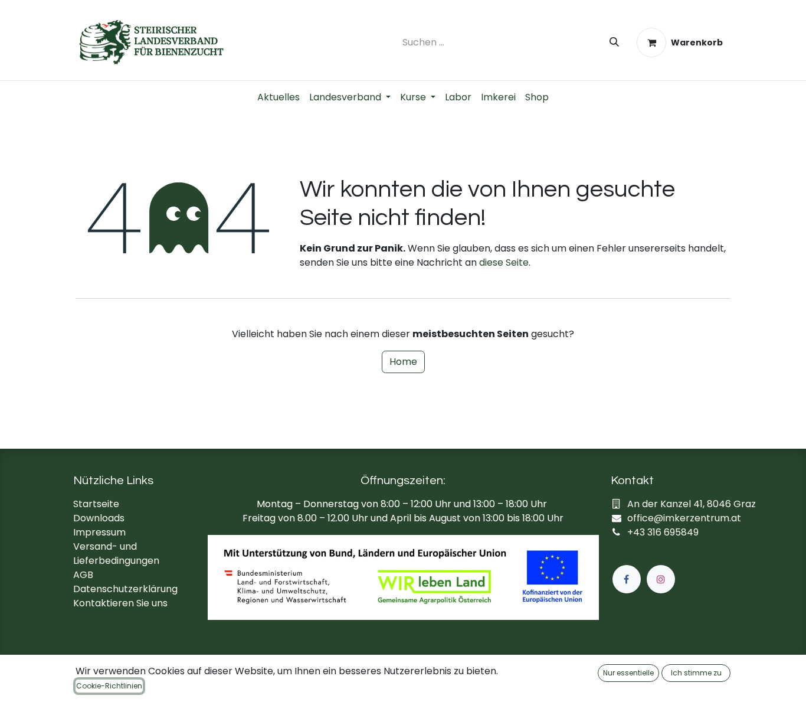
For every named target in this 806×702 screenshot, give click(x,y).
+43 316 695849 (663, 532)
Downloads (98, 518)
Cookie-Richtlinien (109, 686)
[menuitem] (278, 97)
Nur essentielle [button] (628, 673)
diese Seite (504, 262)
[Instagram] (661, 579)
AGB (83, 575)
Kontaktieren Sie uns (120, 603)
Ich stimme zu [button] (696, 673)
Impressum (99, 532)
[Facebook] (626, 579)
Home (403, 361)
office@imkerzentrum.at (684, 518)
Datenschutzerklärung (125, 589)
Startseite (96, 504)
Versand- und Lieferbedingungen (116, 553)
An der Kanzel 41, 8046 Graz (691, 504)
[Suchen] (614, 42)
